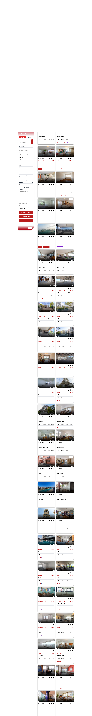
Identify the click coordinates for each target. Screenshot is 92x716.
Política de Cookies (54, 715)
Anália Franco (67, 707)
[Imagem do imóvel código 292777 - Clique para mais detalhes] (65, 175)
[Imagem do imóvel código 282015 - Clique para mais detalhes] (65, 123)
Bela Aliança (23, 708)
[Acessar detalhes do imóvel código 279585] (46, 242)
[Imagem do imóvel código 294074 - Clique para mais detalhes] (65, 486)
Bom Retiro (37, 708)
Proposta (49, 682)
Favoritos (35, 682)
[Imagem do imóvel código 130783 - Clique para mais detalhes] (65, 590)
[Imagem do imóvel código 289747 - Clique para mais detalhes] (65, 97)
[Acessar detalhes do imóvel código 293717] (46, 140)
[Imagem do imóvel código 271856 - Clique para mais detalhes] (65, 618)
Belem (30, 708)
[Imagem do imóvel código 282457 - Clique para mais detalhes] (65, 434)
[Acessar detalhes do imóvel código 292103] (65, 242)
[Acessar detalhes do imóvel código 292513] (65, 346)
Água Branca (34, 707)
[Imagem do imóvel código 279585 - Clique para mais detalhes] (46, 226)
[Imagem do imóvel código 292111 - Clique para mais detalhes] (65, 149)
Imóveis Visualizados (37, 683)
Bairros (20, 12)
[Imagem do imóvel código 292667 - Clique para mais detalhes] (65, 564)
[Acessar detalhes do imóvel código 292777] (65, 191)
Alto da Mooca (50, 707)
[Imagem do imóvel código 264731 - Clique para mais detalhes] (46, 97)
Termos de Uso (21, 680)
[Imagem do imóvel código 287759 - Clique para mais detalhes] (65, 381)
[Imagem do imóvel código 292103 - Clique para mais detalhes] (65, 226)
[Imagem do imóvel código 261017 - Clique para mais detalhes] (46, 303)
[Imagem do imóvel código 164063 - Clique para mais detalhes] (65, 19)
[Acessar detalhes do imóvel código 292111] (65, 165)
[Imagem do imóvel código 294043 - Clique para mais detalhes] (65, 408)
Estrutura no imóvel (22, 62)
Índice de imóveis (26, 88)
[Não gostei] (51, 26)
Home (19, 675)
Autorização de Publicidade (52, 686)
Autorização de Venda (51, 683)
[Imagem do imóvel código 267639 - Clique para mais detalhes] (65, 460)
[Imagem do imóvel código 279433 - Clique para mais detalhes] (46, 381)
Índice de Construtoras (37, 686)
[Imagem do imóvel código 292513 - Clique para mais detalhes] (65, 329)
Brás (46, 708)
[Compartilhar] (49, 26)
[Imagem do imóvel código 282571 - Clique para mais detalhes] (46, 618)
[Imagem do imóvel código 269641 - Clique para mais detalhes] (46, 434)
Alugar (29, 5)
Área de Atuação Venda (66, 678)
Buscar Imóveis (36, 677)
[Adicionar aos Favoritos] (53, 26)
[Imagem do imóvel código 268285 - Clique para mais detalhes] (65, 45)
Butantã (58, 708)
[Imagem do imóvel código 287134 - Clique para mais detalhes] (46, 19)
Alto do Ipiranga (61, 707)
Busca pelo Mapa (26, 84)
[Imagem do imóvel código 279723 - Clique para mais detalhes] (46, 355)
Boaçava (33, 708)
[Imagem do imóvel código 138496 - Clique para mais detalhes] (65, 277)
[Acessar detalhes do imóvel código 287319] (46, 528)
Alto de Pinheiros (55, 707)
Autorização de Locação (52, 685)
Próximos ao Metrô (24, 52)
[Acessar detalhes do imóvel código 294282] (46, 267)
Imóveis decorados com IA (25, 55)
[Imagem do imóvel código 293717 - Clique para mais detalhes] (46, 123)
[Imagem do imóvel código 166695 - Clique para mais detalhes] (46, 590)
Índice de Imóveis (36, 685)
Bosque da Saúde (42, 708)
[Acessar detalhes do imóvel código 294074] (65, 502)
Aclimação (30, 707)
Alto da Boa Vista (40, 707)
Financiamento (50, 678)
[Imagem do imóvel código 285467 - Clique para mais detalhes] (46, 200)
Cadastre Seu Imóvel (37, 678)
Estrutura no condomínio (23, 66)
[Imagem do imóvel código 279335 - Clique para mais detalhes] (46, 564)
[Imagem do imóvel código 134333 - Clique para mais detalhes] (65, 538)
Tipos (20, 16)
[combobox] (26, 59)
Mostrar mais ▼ (46, 709)
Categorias (21, 57)
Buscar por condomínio (27, 80)
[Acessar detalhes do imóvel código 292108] (65, 660)
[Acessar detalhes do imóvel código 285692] (46, 191)
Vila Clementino (21, 14)
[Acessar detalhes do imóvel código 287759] (65, 397)
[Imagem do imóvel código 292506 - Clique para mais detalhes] (65, 71)
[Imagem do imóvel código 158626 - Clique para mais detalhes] (46, 538)
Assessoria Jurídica (51, 680)
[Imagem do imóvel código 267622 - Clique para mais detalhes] (65, 251)
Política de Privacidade (22, 678)
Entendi (72, 715)
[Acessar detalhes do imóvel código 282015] (65, 140)
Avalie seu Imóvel (36, 680)
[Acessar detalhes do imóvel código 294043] (65, 424)
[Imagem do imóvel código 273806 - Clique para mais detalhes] (46, 486)
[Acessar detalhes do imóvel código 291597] (65, 216)
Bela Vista (27, 708)
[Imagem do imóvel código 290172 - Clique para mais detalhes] (46, 460)
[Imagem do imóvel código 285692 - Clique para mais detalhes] (46, 175)
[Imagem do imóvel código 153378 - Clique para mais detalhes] (65, 303)
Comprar (22, 5)
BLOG (19, 677)
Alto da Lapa (45, 707)
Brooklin (49, 708)
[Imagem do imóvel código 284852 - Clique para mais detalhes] (46, 408)
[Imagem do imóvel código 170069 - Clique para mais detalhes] (65, 512)
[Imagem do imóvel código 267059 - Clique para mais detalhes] (65, 355)
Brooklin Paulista (53, 708)
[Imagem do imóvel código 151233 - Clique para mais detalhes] (46, 149)
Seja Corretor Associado (66, 682)
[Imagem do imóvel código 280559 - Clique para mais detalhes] (46, 644)
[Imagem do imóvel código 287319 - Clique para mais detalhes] (46, 512)
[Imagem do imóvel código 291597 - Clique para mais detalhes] (65, 200)
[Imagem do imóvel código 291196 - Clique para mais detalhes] (46, 45)
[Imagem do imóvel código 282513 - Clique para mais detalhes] (46, 71)
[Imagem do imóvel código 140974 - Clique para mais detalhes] (46, 329)
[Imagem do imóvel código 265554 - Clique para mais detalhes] (46, 277)
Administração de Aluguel (52, 677)
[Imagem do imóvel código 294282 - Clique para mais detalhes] (46, 251)
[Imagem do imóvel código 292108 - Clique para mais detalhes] (65, 644)
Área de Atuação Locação (66, 680)
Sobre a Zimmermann (66, 677)
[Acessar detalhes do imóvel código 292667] (65, 580)
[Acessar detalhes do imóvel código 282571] (46, 634)
